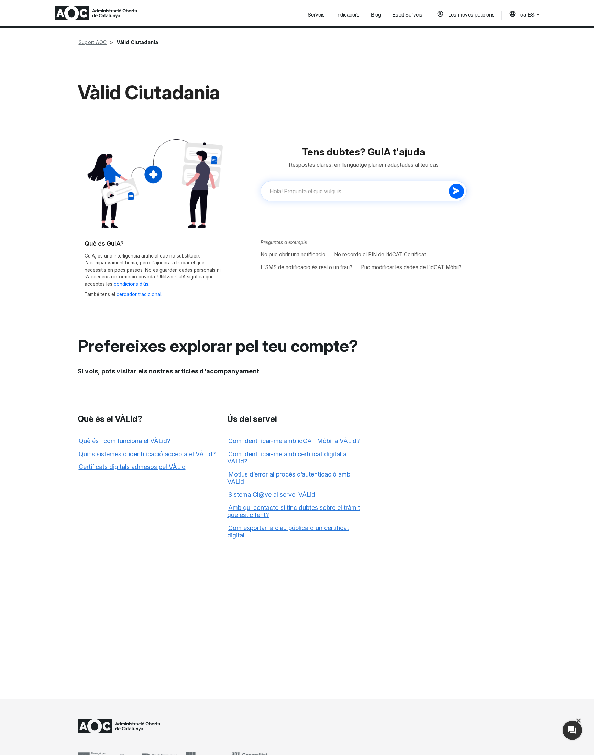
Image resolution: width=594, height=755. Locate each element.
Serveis (316, 14)
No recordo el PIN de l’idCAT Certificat (380, 254)
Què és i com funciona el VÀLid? (124, 441)
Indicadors (348, 14)
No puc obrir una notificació (293, 254)
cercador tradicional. (139, 294)
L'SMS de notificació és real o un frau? (306, 267)
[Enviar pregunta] (456, 191)
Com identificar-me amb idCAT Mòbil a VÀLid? (294, 441)
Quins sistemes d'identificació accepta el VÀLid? (147, 454)
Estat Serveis (407, 14)
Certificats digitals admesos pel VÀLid (132, 466)
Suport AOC (93, 42)
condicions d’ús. (132, 284)
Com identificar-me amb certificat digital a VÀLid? (286, 457)
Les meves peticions (471, 14)
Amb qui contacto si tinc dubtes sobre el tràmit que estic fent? (293, 511)
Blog (376, 14)
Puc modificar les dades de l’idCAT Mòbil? (411, 267)
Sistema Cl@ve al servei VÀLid (271, 494)
